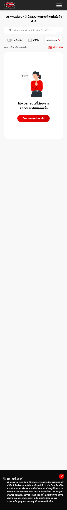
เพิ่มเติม (49, 501)
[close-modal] (61, 476)
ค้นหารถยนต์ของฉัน (33, 118)
